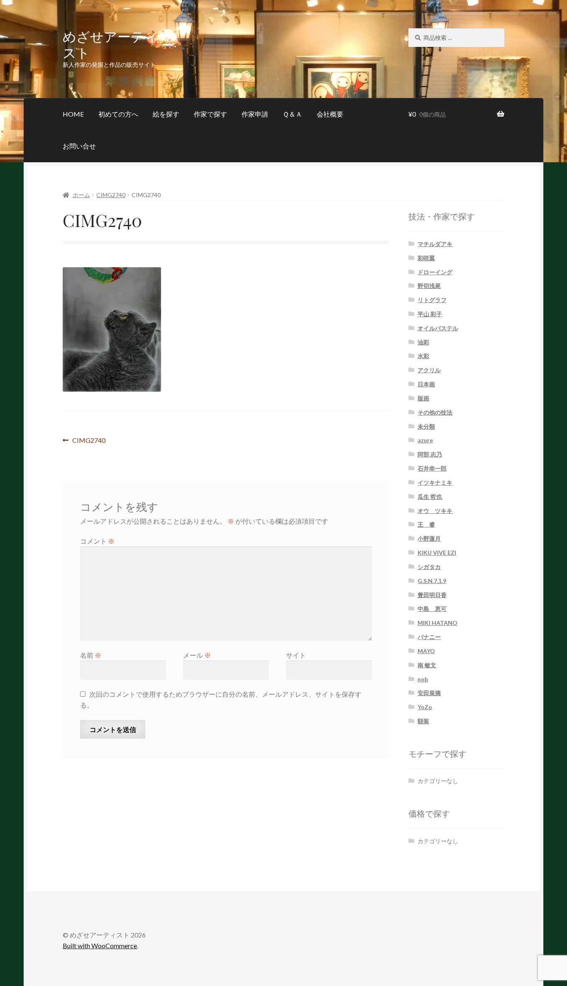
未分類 (426, 426)
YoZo (425, 706)
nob (423, 679)
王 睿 (426, 524)
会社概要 (330, 114)
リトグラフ (432, 299)
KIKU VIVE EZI (437, 552)
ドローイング (435, 272)
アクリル (429, 369)
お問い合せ (79, 146)
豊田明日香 (432, 594)
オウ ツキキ (435, 510)
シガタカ (429, 566)
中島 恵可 (432, 608)
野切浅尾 (429, 285)
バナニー (429, 636)
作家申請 (255, 114)
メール (197, 655)
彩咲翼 (426, 257)
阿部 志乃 (430, 454)
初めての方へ (118, 114)
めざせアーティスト (110, 44)
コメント (97, 541)
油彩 (423, 342)
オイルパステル (438, 328)
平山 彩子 (430, 313)
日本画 (426, 384)
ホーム (81, 194)
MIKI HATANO (437, 622)
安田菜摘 (429, 692)
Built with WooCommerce (100, 945)
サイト (296, 655)
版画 (423, 398)
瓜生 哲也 (430, 496)
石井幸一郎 (432, 468)
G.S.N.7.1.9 (432, 580)
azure (425, 440)
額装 (423, 721)
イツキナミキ (435, 482)
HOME (73, 114)
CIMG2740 (110, 194)
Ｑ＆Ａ (292, 114)
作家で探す (210, 114)
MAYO (426, 650)
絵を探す (166, 114)
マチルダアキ (435, 243)
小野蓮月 (429, 538)
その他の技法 (435, 412)
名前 (90, 655)
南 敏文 (427, 665)
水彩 (423, 355)
